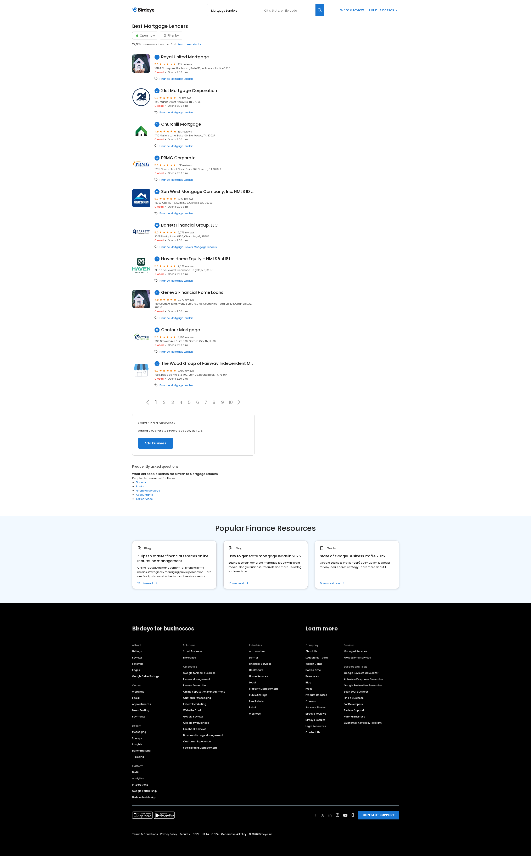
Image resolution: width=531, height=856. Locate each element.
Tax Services (144, 499)
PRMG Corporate (178, 158)
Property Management (263, 688)
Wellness (255, 713)
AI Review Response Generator (363, 679)
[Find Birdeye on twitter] (322, 815)
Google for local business (199, 673)
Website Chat (192, 710)
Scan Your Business (356, 691)
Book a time (313, 670)
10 (231, 402)
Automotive (257, 651)
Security (185, 834)
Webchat (138, 691)
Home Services (258, 676)
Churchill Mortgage (181, 124)
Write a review (352, 10)
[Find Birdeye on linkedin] (330, 815)
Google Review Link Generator (363, 685)
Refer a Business (354, 716)
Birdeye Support (354, 710)
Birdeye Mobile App (144, 797)
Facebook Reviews (194, 729)
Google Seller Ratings (145, 676)
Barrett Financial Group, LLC (189, 225)
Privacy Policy (168, 834)
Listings (137, 651)
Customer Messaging (197, 698)
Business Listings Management (203, 735)
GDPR (195, 834)
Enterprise (189, 657)
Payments (138, 716)
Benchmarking (141, 750)
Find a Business (354, 698)
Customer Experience (197, 741)
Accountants (144, 495)
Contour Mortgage (180, 329)
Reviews (137, 657)
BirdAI (135, 772)
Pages (136, 670)
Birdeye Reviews (316, 713)
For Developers (353, 704)
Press (309, 688)
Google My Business (196, 723)
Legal (252, 682)
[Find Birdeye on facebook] (315, 815)
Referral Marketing (194, 704)
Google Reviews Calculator (361, 673)
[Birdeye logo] (144, 10)
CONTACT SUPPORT (379, 815)
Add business (156, 443)
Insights (137, 744)
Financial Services (148, 491)
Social (136, 698)
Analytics (138, 778)
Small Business (192, 651)
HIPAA (205, 834)
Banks (140, 486)
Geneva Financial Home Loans (192, 292)
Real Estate (256, 701)
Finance (165, 79)
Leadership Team (317, 657)
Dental (253, 657)
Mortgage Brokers (182, 247)
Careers (311, 701)
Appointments (141, 704)
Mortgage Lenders (182, 79)
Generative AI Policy (233, 834)
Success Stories (316, 707)
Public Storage (258, 695)
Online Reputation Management (204, 691)
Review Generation (195, 685)
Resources (312, 676)
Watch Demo (314, 664)
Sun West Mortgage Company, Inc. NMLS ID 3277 (208, 191)
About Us (311, 651)
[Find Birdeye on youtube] (345, 815)
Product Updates (316, 695)
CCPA (215, 834)
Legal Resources (316, 726)
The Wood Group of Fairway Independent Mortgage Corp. (208, 363)
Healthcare (256, 670)
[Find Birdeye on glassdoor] (353, 815)
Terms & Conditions (145, 834)
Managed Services (355, 651)
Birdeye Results (315, 720)
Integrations (140, 784)
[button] (239, 402)
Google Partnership (144, 791)
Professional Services (357, 657)
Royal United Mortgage (185, 57)
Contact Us (313, 732)
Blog (308, 682)
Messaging (139, 732)
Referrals (137, 664)
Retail (252, 707)
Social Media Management (200, 747)
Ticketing (138, 757)
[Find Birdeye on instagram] (337, 815)
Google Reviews (193, 716)
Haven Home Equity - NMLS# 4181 (195, 258)
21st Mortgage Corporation (189, 90)
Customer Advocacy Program (363, 723)
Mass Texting (140, 710)
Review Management (196, 679)
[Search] (319, 10)
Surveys (137, 738)
